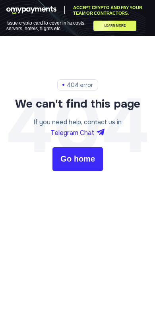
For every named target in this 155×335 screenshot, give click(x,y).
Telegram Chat (72, 133)
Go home (77, 158)
